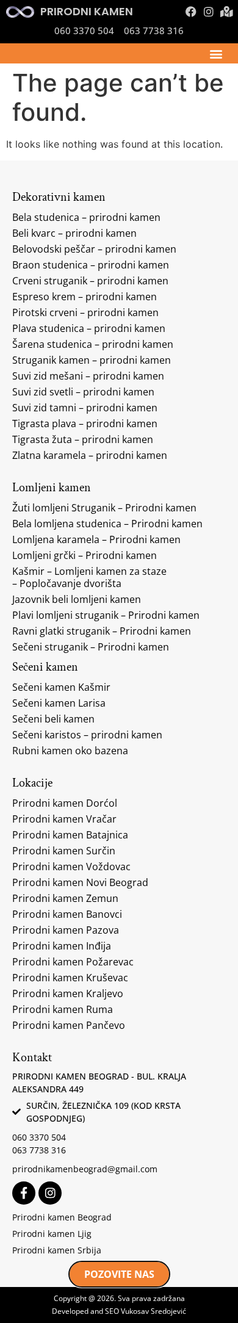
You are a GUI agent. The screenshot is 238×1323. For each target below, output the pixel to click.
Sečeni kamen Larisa (59, 703)
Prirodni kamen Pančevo (68, 1025)
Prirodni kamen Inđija (61, 946)
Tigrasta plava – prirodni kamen (84, 423)
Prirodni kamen (86, 11)
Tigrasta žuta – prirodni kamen (82, 439)
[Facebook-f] (23, 1193)
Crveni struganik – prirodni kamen (90, 280)
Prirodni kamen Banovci (67, 914)
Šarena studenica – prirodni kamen (92, 344)
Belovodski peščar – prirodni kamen (94, 249)
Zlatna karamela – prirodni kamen (89, 455)
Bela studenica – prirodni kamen (86, 217)
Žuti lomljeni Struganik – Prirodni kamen (104, 507)
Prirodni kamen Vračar (64, 819)
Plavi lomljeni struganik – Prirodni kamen (106, 615)
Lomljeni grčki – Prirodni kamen (84, 555)
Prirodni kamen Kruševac (70, 977)
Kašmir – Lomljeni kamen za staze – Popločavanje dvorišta (89, 577)
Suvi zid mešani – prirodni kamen (88, 376)
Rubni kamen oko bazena (70, 750)
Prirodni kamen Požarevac (73, 961)
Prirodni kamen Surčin (63, 850)
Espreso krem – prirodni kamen (84, 296)
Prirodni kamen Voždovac (71, 866)
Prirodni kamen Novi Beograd (80, 882)
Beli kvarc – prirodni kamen (74, 233)
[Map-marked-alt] (226, 11)
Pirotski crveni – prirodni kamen (85, 312)
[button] (216, 53)
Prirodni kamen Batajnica (70, 835)
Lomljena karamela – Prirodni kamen (96, 539)
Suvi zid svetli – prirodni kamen (83, 391)
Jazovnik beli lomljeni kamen (76, 599)
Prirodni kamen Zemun (65, 898)
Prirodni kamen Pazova (65, 930)
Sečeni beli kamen (53, 719)
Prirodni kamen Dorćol (64, 803)
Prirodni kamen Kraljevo (67, 993)
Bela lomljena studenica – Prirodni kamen (107, 523)
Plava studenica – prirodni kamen (88, 328)
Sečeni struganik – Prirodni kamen (90, 647)
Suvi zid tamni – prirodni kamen (84, 407)
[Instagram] (208, 11)
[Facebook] (191, 11)
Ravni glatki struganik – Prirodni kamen (101, 631)
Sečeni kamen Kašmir (61, 687)
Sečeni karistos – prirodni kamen (87, 734)
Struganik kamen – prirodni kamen (91, 360)
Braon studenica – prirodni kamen (90, 265)
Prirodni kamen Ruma (62, 1009)
